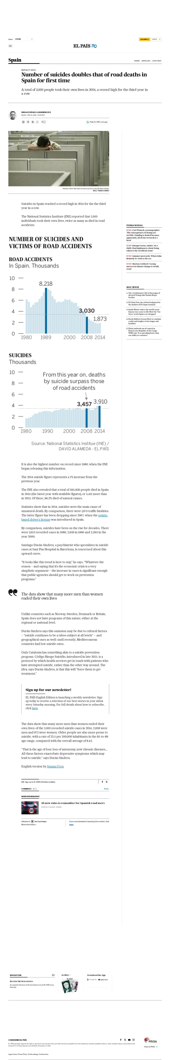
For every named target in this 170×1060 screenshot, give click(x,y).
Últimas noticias (134, 225)
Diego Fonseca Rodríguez (36, 112)
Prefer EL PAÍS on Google (98, 122)
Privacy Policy (22, 1054)
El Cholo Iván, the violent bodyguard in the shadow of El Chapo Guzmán (144, 303)
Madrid (137, 61)
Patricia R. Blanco (48, 807)
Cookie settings (33, 1054)
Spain (14, 60)
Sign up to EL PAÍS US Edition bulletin (40, 782)
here (35, 708)
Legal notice (12, 1054)
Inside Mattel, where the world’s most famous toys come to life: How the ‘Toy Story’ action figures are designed (144, 311)
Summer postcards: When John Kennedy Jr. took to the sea (144, 257)
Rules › (106, 789)
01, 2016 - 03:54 (35, 115)
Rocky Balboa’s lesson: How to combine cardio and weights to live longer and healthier (144, 321)
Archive (65, 975)
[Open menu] (10, 46)
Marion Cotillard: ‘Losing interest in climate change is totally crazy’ (142, 266)
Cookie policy (43, 1054)
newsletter (16, 975)
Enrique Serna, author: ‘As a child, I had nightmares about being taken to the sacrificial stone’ (142, 248)
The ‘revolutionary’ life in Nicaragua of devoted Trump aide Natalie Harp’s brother (144, 295)
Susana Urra (55, 766)
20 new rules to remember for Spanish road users (73, 803)
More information (28, 824)
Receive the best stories (21, 981)
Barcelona (146, 61)
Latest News (156, 61)
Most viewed (132, 287)
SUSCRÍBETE (144, 39)
